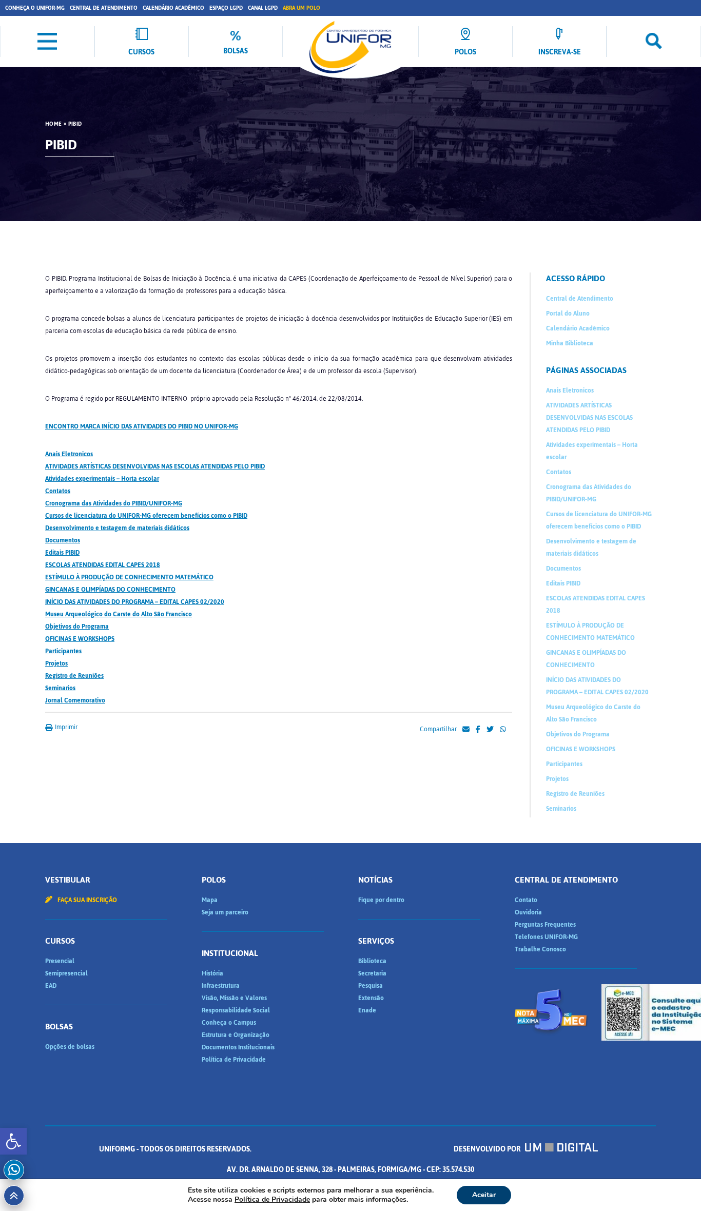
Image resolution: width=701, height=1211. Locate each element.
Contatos (57, 491)
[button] (13, 1141)
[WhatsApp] (503, 730)
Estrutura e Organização (235, 1035)
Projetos (56, 663)
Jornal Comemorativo (75, 700)
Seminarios (60, 688)
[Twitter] (490, 730)
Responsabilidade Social (236, 1010)
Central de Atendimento (104, 8)
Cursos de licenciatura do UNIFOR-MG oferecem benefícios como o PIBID (146, 516)
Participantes (63, 651)
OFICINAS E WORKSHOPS (79, 639)
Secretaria (372, 973)
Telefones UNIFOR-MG (546, 937)
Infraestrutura (221, 986)
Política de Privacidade (234, 1059)
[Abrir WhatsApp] (675, 1185)
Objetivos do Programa (77, 626)
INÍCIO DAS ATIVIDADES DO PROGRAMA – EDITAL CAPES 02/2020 (134, 602)
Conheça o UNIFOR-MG (35, 8)
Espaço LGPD (226, 8)
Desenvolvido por (488, 1149)
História (212, 973)
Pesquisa (370, 986)
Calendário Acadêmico (173, 8)
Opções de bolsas (69, 1047)
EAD (50, 986)
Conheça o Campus (229, 1023)
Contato (526, 900)
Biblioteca (372, 961)
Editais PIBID (62, 552)
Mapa (210, 900)
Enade (367, 1010)
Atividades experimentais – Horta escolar (102, 479)
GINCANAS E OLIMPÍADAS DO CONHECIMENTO (110, 589)
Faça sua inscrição (86, 900)
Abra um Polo (301, 8)
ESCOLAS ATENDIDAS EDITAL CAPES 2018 (102, 565)
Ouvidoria (528, 912)
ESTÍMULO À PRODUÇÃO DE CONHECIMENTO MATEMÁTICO (129, 577)
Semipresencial (66, 973)
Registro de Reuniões (74, 676)
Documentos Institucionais (238, 1047)
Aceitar (484, 1195)
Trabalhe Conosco (540, 949)
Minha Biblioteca (569, 343)
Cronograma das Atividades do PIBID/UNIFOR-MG (113, 503)
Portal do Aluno (568, 313)
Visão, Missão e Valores (234, 998)
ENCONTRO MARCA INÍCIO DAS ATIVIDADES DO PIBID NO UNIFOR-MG (141, 426)
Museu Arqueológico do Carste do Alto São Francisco (118, 614)
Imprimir (65, 727)
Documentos (62, 540)
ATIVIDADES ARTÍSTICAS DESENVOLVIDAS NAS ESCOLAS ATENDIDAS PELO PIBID (155, 466)
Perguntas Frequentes (545, 925)
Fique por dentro (381, 900)
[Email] (466, 730)
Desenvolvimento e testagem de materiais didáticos (117, 528)
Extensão (371, 998)
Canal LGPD (263, 8)
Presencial (59, 961)
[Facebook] (478, 730)
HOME (53, 124)
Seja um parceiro (225, 912)
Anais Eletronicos (69, 454)
